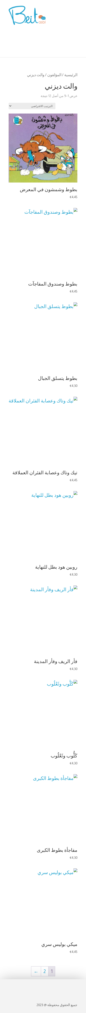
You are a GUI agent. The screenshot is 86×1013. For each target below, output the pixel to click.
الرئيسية (70, 75)
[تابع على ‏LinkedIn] (52, 986)
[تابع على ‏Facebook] (71, 986)
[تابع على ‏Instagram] (60, 986)
